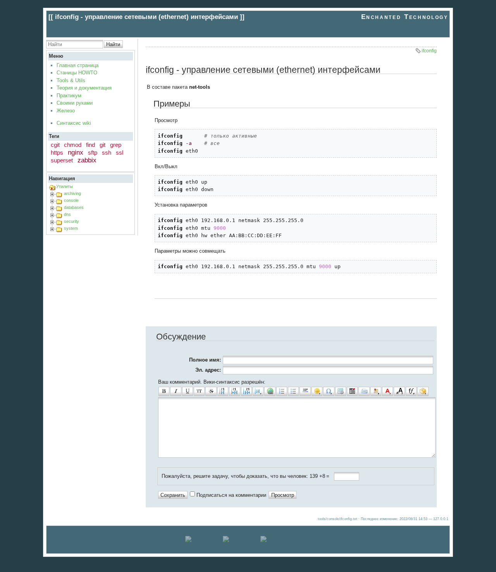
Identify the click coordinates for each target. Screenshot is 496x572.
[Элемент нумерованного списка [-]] (281, 391)
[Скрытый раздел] (352, 391)
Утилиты (64, 186)
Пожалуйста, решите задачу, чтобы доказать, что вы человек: (235, 476)
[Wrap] (422, 391)
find (90, 144)
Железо (66, 111)
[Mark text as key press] (363, 391)
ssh (106, 152)
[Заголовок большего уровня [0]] (246, 391)
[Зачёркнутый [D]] (210, 391)
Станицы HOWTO (77, 73)
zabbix (87, 160)
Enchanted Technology (404, 17)
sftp (92, 152)
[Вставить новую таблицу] (340, 391)
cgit (55, 144)
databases (74, 207)
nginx (75, 152)
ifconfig (429, 50)
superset (62, 160)
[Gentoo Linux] (241, 540)
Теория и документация (84, 88)
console (71, 200)
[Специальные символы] (328, 391)
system (71, 228)
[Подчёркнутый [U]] (187, 391)
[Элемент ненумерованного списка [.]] (293, 391)
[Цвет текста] (387, 391)
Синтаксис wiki (74, 123)
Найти (113, 44)
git (102, 144)
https (57, 152)
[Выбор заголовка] (258, 391)
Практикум (69, 95)
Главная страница (77, 65)
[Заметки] (375, 391)
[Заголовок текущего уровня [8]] (222, 391)
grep (115, 144)
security (71, 221)
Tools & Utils (71, 80)
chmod (72, 144)
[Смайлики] (317, 391)
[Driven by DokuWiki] (285, 540)
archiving (72, 193)
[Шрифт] (411, 391)
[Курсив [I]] (175, 391)
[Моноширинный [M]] (199, 391)
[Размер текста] (399, 391)
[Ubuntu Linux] (203, 540)
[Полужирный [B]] (163, 391)
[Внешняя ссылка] (269, 391)
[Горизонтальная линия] (305, 391)
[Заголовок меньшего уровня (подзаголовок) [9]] (234, 391)
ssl (119, 152)
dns (67, 214)
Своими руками (75, 103)
